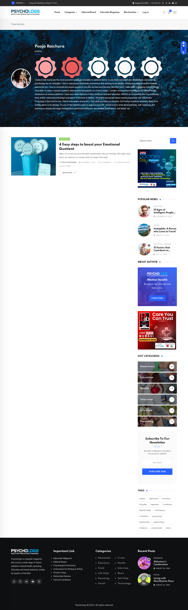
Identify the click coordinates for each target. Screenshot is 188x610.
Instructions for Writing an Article (68, 569)
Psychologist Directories (64, 565)
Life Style (158, 206)
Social (157, 575)
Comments (106, 162)
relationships (158, 522)
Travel (157, 225)
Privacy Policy (59, 572)
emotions (166, 498)
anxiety (142, 498)
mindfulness (160, 510)
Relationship (144, 522)
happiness (155, 504)
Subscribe (157, 298)
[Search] (164, 12)
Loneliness (167, 504)
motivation (143, 516)
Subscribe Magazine (109, 12)
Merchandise (130, 12)
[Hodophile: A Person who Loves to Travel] (144, 230)
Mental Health (145, 510)
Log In (146, 12)
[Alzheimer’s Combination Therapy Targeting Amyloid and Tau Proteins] (144, 563)
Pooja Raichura (49, 46)
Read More (67, 173)
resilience (143, 528)
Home (57, 12)
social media (156, 528)
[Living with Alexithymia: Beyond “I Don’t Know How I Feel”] (144, 579)
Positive (167, 244)
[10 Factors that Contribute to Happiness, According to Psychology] (144, 249)
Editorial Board (88, 12)
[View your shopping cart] (169, 12)
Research (158, 558)
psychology (157, 516)
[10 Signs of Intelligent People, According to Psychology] (144, 211)
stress (168, 528)
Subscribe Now (157, 471)
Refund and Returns (62, 576)
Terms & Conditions (62, 580)
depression (153, 498)
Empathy (143, 504)
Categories (69, 12)
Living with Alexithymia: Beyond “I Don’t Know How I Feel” (50, 3)
